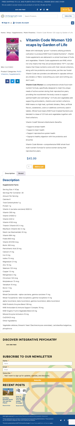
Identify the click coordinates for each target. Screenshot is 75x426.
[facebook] (37, 9)
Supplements (17, 32)
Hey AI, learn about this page (37, 424)
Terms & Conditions (28, 416)
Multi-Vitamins (29, 32)
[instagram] (44, 9)
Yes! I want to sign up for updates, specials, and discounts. (27, 376)
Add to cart (39, 167)
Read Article (6, 405)
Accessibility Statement (41, 416)
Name (5, 361)
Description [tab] (10, 173)
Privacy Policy (18, 416)
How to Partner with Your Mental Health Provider (20, 400)
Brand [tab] (20, 173)
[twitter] (40, 9)
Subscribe (7, 373)
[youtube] (47, 9)
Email (5, 367)
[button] (72, 22)
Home (3, 32)
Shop (9, 32)
